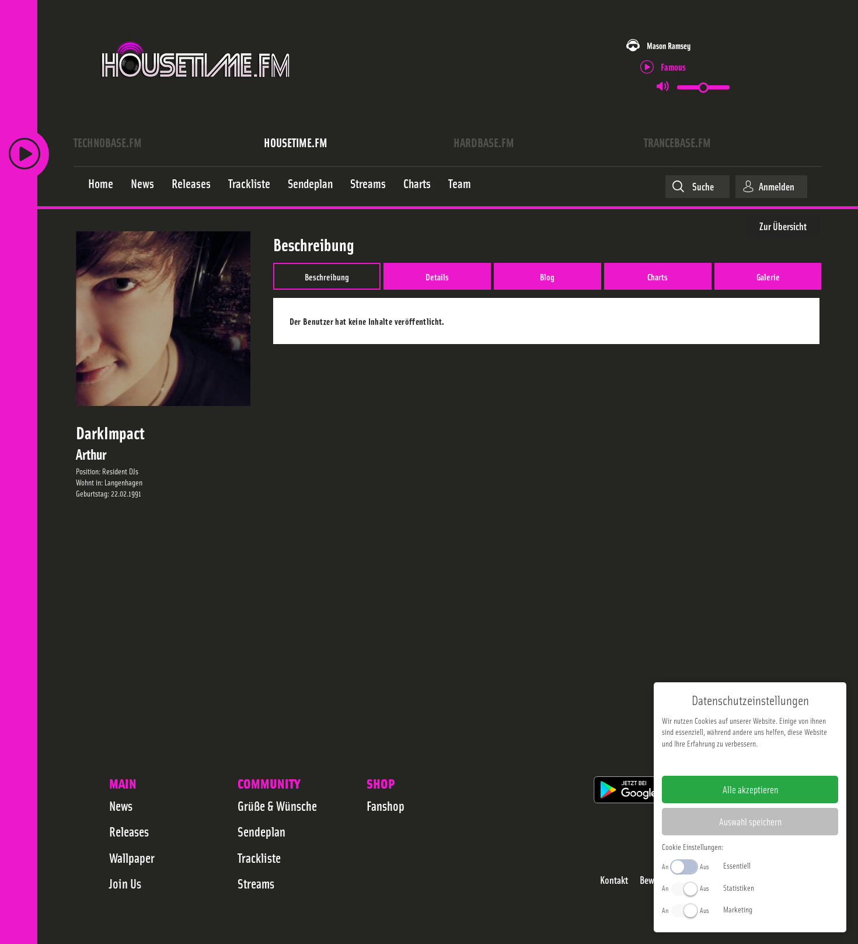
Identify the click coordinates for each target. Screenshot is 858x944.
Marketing (737, 909)
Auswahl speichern (750, 821)
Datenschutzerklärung (770, 761)
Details (437, 276)
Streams (256, 883)
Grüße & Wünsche (277, 805)
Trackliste (259, 857)
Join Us (125, 883)
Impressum (714, 761)
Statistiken (738, 887)
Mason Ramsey (668, 45)
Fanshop (385, 805)
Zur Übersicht (783, 225)
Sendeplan (261, 831)
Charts (657, 276)
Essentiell (737, 865)
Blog (547, 276)
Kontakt (614, 880)
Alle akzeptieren (750, 789)
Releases (129, 831)
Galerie (768, 276)
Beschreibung (327, 276)
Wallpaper (132, 857)
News (120, 805)
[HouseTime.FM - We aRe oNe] (196, 89)
